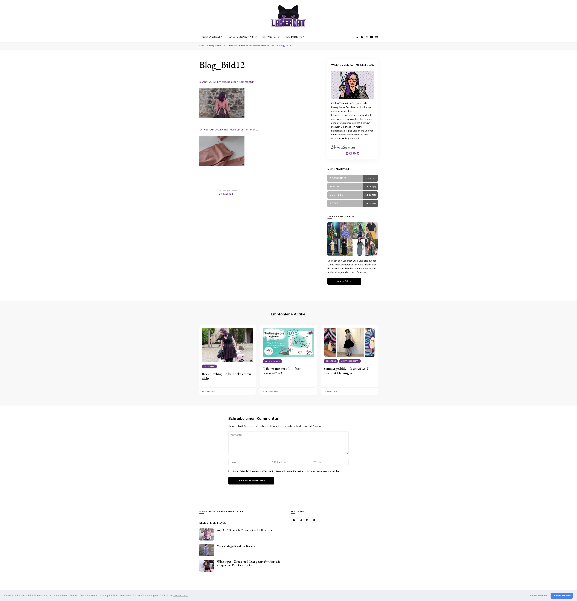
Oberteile (331, 361)
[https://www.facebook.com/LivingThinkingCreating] (294, 520)
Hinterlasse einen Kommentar (235, 81)
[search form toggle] (357, 37)
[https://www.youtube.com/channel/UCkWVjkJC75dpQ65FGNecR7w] (307, 520)
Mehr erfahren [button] (180, 595)
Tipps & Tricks (272, 361)
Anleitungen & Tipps (241, 37)
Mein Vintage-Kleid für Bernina (236, 546)
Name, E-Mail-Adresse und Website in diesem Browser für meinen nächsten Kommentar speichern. (287, 471)
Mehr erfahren (344, 281)
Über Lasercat (211, 37)
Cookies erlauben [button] (562, 595)
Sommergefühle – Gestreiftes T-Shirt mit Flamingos (346, 370)
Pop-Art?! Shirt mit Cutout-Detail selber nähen (245, 530)
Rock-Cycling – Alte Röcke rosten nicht (226, 376)
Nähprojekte (294, 37)
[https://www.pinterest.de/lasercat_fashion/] (314, 520)
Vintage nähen (271, 37)
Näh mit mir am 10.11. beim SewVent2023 (282, 370)
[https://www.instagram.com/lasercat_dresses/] (301, 520)
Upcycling (209, 366)
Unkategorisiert (350, 361)
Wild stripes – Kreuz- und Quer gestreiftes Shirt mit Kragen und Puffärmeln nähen (248, 563)
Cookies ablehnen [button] (538, 595)
